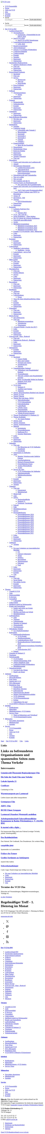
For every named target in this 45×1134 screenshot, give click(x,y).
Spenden (16, 57)
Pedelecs (20, 557)
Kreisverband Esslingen (17, 72)
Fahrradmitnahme (23, 404)
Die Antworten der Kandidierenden (29, 184)
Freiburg (12, 100)
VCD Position (18, 659)
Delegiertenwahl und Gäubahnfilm (24, 175)
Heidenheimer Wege (20, 149)
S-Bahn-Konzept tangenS (26, 413)
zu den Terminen (6, 897)
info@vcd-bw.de (11, 1119)
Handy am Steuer (19, 672)
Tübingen (12, 486)
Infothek (8, 706)
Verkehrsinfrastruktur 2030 (22, 661)
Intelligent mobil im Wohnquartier (20, 604)
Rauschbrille (22, 83)
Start (2, 741)
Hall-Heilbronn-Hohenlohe (18, 117)
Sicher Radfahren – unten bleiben (24, 216)
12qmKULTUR (14, 591)
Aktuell (15, 164)
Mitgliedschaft (22, 492)
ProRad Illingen (18, 273)
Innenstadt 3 (22, 138)
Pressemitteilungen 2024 (26, 514)
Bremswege (21, 79)
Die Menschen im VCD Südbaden (29, 447)
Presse (7, 8)
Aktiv (15, 454)
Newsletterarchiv (19, 318)
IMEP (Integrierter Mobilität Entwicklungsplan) (27, 172)
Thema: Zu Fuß (18, 394)
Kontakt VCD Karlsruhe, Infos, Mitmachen (27, 231)
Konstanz (12, 239)
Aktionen (16, 291)
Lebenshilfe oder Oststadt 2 (27, 130)
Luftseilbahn (22, 406)
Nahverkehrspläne (24, 400)
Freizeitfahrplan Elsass (25, 464)
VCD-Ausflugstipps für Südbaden (29, 471)
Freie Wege (13, 679)
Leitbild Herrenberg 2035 (26, 168)
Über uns (16, 66)
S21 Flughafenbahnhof (21, 631)
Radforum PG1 (23, 432)
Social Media (17, 580)
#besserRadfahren (15, 677)
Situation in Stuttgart (20, 623)
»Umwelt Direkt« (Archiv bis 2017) (25, 327)
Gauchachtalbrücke (24, 460)
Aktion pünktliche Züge (21, 662)
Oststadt (20, 139)
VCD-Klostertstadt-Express (22, 717)
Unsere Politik (22, 359)
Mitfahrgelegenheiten (25, 475)
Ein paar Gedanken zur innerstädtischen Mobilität (21, 873)
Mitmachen (8, 719)
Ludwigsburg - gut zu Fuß (22, 252)
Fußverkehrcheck (23, 169)
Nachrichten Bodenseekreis (18, 63)
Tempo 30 (16, 196)
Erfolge (15, 700)
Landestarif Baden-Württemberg (24, 664)
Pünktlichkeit (17, 687)
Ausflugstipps (13, 676)
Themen (16, 199)
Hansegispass (17, 147)
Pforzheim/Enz (14, 269)
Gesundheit (13, 599)
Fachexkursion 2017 (24, 649)
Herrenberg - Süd (19, 198)
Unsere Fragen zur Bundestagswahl (25, 183)
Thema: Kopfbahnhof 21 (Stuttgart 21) (26, 415)
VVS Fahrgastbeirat (24, 402)
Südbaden (12, 443)
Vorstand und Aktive (24, 363)
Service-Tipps (13, 713)
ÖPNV (15, 497)
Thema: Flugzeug (19, 423)
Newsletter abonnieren (16, 721)
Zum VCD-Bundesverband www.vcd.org (14, 1132)
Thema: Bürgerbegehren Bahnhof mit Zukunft (28, 393)
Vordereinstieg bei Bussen (26, 411)
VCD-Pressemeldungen (21, 698)
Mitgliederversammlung (21, 224)
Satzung (20, 366)
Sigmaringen (13, 348)
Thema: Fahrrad (18, 396)
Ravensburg (13, 282)
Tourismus (12, 655)
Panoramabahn (22, 409)
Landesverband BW (15, 31)
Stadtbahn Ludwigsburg (21, 248)
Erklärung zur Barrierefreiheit (14, 1125)
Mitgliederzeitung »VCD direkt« (20, 711)
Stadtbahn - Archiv (24, 250)
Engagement (22, 490)
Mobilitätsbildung (19, 614)
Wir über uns (17, 119)
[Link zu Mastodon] (7, 928)
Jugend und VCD (15, 681)
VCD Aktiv (17, 385)
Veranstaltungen (18, 33)
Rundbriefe (21, 449)
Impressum (17, 59)
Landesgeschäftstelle (20, 51)
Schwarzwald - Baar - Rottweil (19, 336)
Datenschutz (17, 61)
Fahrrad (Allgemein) (24, 554)
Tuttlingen (12, 542)
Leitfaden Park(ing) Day (21, 209)
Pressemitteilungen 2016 (26, 526)
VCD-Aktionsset (19, 696)
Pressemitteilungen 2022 (26, 516)
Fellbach (12, 91)
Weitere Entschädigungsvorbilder (24, 694)
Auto (15, 496)
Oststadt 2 (21, 141)
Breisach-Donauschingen (26, 462)
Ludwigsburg (13, 246)
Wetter (20, 556)
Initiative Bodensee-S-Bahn (22, 64)
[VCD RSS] (7, 943)
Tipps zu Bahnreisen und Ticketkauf (25, 715)
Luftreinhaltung (18, 295)
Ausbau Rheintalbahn (25, 466)
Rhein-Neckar (14, 316)
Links (15, 233)
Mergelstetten (22, 132)
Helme (20, 94)
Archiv (15, 222)
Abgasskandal (18, 625)
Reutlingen (12, 289)
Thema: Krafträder (19, 417)
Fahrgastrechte (18, 691)
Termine (7, 14)
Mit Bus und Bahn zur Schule (23, 612)
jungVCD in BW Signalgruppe (28, 40)
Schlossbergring (18, 104)
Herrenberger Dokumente (21, 166)
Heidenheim (13, 124)
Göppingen (13, 111)
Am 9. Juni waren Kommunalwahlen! (30, 190)
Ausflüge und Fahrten (25, 389)
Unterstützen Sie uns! (20, 702)
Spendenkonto (22, 364)
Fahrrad (16, 505)
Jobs (6, 12)
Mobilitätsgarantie (19, 666)
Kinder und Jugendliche (17, 606)
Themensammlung (19, 93)
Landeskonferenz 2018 (25, 640)
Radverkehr (13, 632)
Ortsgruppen (22, 325)
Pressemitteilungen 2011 (26, 533)
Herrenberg (13, 160)
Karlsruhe (12, 207)
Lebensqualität (18, 621)
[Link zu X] (7, 923)
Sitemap (7, 1129)
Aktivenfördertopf (19, 48)
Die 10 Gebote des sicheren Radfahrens (26, 218)
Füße (15, 507)
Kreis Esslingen (18, 85)
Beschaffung (22, 559)
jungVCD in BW (19, 38)
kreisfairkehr (22, 428)
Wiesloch (12, 576)
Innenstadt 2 (22, 136)
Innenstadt (21, 134)
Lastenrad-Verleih (19, 128)
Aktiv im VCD (10, 10)
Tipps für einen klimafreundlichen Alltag (26, 299)
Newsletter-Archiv (19, 582)
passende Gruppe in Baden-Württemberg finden (27, 1105)
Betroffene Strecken (20, 689)
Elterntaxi (21, 563)
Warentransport (23, 561)
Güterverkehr (13, 602)
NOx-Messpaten (14, 683)
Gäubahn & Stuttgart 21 (17, 653)
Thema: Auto (17, 421)
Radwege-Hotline (19, 151)
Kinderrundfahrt (18, 143)
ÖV (19, 552)
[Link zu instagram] (7, 938)
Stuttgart (12, 355)
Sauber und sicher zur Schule (23, 608)
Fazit (19, 565)
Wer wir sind (17, 179)
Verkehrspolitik (14, 657)
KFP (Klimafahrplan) (25, 201)
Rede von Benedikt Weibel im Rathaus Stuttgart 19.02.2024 (30, 380)
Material (16, 426)
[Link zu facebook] (7, 933)
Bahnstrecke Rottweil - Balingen (24, 340)
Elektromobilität (14, 595)
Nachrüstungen (18, 627)
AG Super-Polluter (24, 419)
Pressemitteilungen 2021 (26, 518)
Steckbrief (16, 74)
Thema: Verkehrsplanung (21, 424)
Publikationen (22, 383)
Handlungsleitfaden (24, 638)
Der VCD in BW (10, 29)
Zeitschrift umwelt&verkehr (22, 220)
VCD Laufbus (18, 610)
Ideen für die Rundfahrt (25, 145)
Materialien (13, 709)
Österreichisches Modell (21, 692)
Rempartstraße (18, 102)
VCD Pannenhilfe (11, 6)
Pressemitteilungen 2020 (26, 520)
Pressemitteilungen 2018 (26, 524)
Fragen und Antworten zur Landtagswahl (27, 162)
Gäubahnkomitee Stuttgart (22, 368)
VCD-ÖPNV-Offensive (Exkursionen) (22, 704)
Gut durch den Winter (20, 670)
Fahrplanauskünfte (24, 473)
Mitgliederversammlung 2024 (27, 228)
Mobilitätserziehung (19, 509)
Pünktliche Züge (14, 685)
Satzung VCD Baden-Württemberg (25, 50)
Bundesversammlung (20, 46)
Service (15, 78)
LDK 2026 (21, 44)
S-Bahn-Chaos (22, 408)
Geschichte (21, 451)
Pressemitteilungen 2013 (26, 529)
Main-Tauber (13, 259)
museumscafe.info (7, 916)
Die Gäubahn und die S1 (21, 181)
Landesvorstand (18, 53)
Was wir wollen (18, 177)
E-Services (12, 597)
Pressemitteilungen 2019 (26, 522)
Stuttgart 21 (21, 387)
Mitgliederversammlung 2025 (27, 226)
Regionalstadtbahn (24, 499)
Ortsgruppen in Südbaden (21, 452)
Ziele (15, 617)
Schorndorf (13, 308)
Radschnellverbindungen (21, 634)
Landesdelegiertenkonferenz (22, 42)
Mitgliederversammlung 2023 (27, 229)
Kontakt (7, 16)
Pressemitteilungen (24, 430)
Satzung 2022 (22, 213)
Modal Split (17, 494)
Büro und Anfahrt (23, 361)
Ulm (10, 546)
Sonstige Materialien (24, 434)
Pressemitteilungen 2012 (26, 531)
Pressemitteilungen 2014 (26, 527)
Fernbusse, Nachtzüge (25, 503)
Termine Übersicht (19, 156)
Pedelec (16, 651)
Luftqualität (17, 601)
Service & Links (18, 469)
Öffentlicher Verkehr (16, 629)
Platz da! (20, 81)
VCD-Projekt (22, 636)
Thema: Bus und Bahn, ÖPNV (23, 398)
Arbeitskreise (22, 323)
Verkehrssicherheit (15, 668)
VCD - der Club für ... (20, 214)
